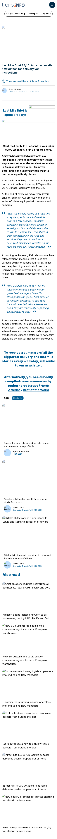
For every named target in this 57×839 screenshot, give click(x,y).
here (48, 149)
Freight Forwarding (15, 14)
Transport (33, 14)
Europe (33, 385)
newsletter (33, 365)
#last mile (17, 398)
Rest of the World (36, 390)
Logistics (46, 14)
